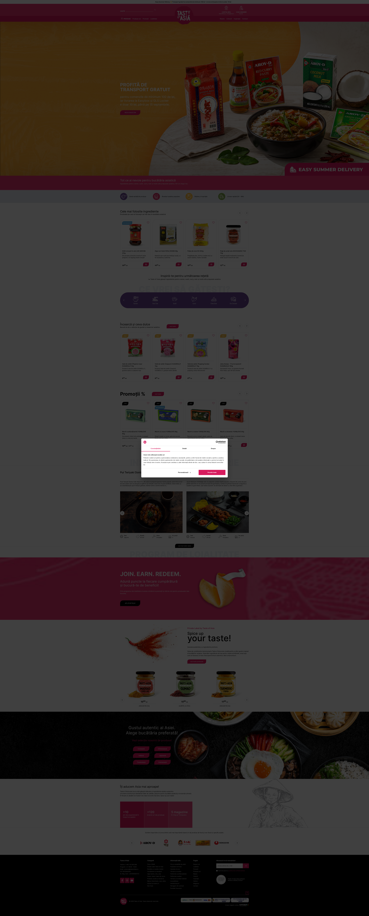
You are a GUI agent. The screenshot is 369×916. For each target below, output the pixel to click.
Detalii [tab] (184, 448)
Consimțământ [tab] (156, 448)
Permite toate (212, 472)
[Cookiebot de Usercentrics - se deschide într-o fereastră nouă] (217, 442)
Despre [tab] (213, 448)
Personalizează (183, 472)
